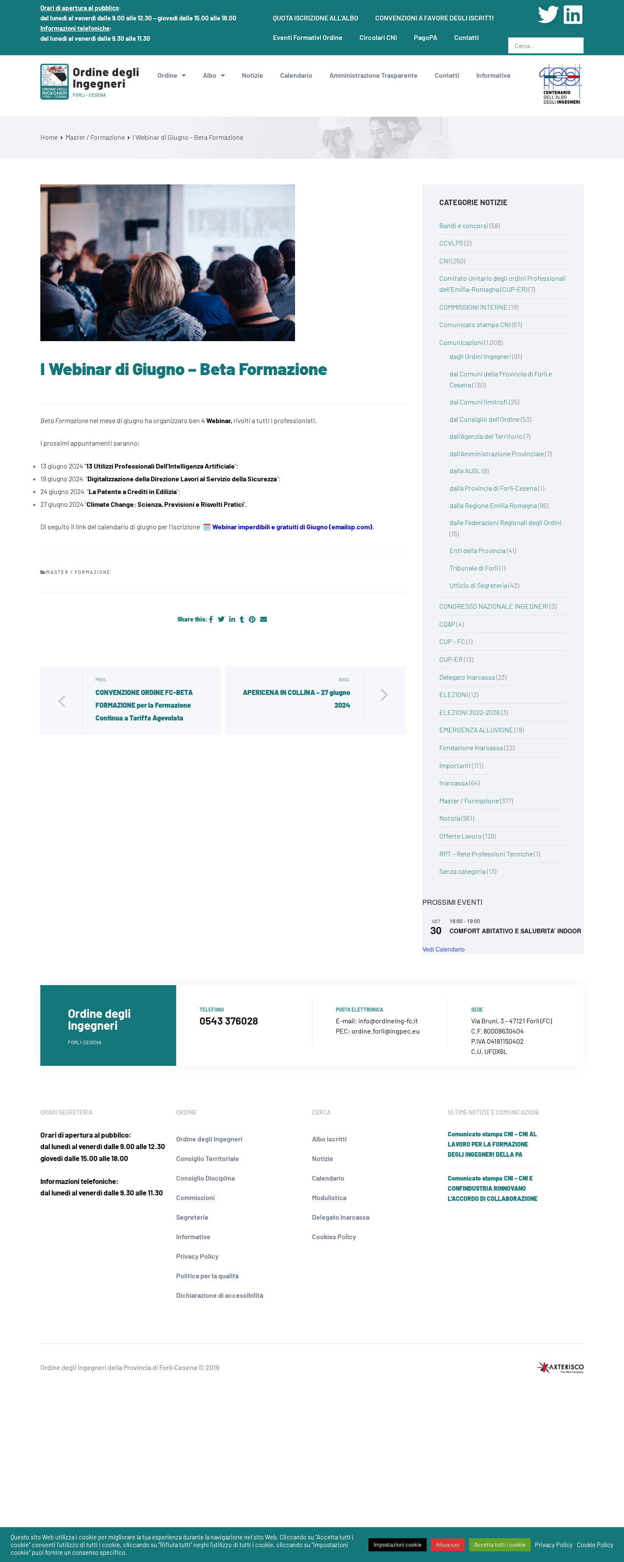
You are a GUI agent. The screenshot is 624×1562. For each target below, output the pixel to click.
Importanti (455, 765)
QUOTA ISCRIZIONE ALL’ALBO (315, 18)
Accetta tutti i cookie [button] (500, 1544)
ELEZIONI (453, 694)
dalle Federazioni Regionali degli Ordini (506, 522)
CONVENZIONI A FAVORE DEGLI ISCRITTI (434, 18)
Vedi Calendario (443, 949)
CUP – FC (452, 641)
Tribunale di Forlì (474, 568)
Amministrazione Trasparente (373, 75)
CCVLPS (451, 243)
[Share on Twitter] (222, 619)
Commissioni (195, 1197)
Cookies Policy (334, 1236)
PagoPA (425, 37)
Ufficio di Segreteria (478, 585)
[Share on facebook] (211, 619)
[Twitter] (548, 14)
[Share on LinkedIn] (232, 619)
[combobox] (546, 45)
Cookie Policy (595, 1544)
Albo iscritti (329, 1139)
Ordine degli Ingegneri (209, 1139)
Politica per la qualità (207, 1275)
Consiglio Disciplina (205, 1178)
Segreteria (192, 1217)
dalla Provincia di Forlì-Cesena (493, 488)
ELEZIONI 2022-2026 (469, 712)
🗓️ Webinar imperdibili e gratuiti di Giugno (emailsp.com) (287, 527)
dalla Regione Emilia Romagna (493, 505)
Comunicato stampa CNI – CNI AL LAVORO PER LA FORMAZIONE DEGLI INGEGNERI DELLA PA (492, 1144)
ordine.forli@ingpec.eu (385, 1031)
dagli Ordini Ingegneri (480, 356)
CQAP (447, 624)
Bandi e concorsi (463, 225)
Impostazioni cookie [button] (398, 1544)
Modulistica (329, 1197)
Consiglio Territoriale (207, 1158)
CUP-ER (451, 659)
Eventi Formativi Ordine (308, 37)
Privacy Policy (197, 1256)
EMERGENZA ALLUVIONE (476, 730)
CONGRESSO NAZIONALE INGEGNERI (493, 606)
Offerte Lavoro (460, 836)
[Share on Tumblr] (242, 619)
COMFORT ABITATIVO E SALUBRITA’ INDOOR (515, 930)
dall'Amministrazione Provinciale (497, 453)
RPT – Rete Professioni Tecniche (486, 854)
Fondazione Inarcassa (471, 747)
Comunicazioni (461, 342)
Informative (493, 75)
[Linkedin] (573, 14)
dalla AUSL (465, 470)
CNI (444, 261)
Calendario (296, 75)
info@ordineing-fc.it (388, 1021)
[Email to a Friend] (263, 619)
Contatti (466, 37)
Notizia (449, 818)
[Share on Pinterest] (253, 619)
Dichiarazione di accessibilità (219, 1295)
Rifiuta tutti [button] (448, 1545)
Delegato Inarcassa (467, 677)
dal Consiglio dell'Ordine (485, 419)
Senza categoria (462, 871)
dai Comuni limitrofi (479, 402)
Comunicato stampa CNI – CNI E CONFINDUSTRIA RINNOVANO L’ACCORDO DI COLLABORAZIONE (492, 1188)
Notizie (252, 75)
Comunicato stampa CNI (475, 324)
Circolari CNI (378, 37)
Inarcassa (453, 783)
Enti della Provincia (478, 550)
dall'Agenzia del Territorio (486, 436)
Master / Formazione (78, 572)
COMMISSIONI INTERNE (473, 307)
